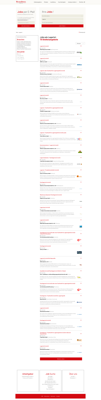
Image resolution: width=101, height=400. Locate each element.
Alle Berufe (50, 379)
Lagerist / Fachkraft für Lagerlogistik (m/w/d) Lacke (53, 132)
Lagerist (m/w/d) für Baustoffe (47, 258)
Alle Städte (50, 378)
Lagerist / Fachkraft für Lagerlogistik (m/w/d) (51, 107)
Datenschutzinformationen (22, 19)
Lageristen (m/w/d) (45, 207)
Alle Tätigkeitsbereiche (50, 382)
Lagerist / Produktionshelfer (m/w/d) (49, 170)
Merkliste (81, 2)
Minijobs (46, 2)
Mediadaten (72, 378)
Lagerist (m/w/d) (44, 46)
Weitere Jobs (60, 359)
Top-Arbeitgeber (50, 389)
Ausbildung (53, 2)
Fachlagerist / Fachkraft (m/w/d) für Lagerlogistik (52, 295)
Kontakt (73, 376)
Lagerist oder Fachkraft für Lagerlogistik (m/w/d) (52, 70)
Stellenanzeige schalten (27, 376)
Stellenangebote (38, 2)
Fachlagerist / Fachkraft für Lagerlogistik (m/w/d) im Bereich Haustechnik (55, 333)
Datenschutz (46, 396)
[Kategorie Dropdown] (82, 15)
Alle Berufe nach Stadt (50, 381)
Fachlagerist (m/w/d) (45, 182)
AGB (42, 396)
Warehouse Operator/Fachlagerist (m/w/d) (51, 194)
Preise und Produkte (27, 378)
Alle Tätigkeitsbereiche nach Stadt (50, 384)
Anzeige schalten (72, 2)
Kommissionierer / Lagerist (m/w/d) (49, 145)
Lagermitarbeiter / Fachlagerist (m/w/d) (50, 157)
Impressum (53, 396)
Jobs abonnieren (25, 26)
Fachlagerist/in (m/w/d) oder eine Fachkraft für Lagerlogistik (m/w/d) (57, 283)
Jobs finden (62, 26)
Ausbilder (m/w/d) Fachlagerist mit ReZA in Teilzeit (53, 271)
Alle (50, 376)
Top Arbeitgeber (62, 2)
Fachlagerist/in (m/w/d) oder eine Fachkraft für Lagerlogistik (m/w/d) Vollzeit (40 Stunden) (57, 233)
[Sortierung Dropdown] (83, 43)
